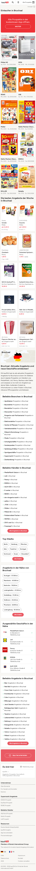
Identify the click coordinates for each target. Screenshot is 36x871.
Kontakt (20, 858)
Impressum (21, 855)
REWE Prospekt (5, 805)
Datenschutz (5, 858)
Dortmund (7, 554)
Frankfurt (13, 549)
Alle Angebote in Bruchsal (18, 531)
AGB (2, 861)
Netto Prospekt (5, 816)
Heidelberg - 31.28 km (11, 595)
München (24, 544)
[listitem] (9, 50)
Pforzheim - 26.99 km (11, 605)
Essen (16, 554)
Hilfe (2, 855)
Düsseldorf (25, 554)
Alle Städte (18, 559)
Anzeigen (30, 6)
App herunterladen (6, 833)
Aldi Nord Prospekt (6, 813)
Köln (5, 549)
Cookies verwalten (24, 861)
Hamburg (14, 544)
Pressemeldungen (6, 835)
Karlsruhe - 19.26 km (10, 585)
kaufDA (4, 771)
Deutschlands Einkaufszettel (10, 827)
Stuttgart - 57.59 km (11, 575)
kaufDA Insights (6, 830)
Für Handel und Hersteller (9, 789)
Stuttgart (23, 549)
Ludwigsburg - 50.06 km (12, 610)
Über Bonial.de (5, 786)
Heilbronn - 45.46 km (11, 600)
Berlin (6, 544)
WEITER (18, 26)
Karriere (3, 792)
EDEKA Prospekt (6, 800)
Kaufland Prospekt (6, 803)
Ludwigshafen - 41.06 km (12, 590)
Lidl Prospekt (5, 819)
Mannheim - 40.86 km (11, 580)
